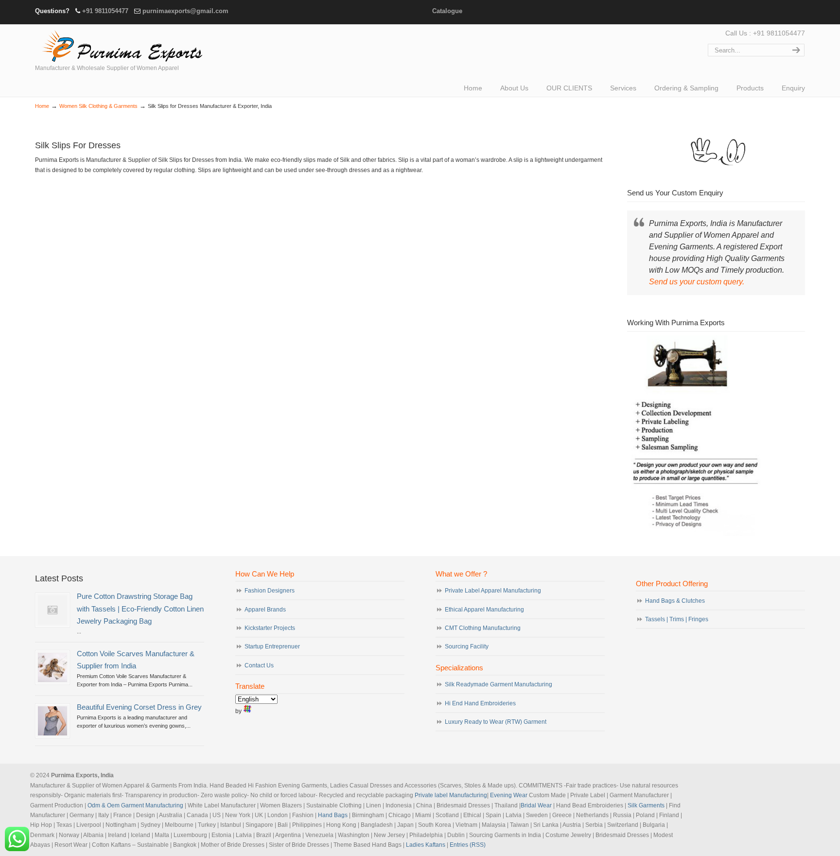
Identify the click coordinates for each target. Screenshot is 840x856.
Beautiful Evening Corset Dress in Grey (139, 707)
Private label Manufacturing (451, 795)
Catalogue (447, 11)
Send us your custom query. (696, 282)
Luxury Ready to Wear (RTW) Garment (495, 721)
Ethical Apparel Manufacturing (484, 609)
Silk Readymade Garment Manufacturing (498, 684)
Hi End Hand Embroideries (480, 703)
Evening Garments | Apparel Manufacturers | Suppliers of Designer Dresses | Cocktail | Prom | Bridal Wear (120, 44)
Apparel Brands (265, 609)
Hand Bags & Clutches (675, 600)
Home (42, 106)
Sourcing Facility (467, 646)
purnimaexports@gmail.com (185, 11)
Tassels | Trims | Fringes (676, 619)
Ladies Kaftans (425, 844)
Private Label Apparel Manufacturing (493, 590)
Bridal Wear (536, 805)
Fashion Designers (270, 590)
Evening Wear (508, 795)
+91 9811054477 (105, 11)
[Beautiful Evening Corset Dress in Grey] (52, 720)
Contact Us (259, 665)
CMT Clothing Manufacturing (483, 628)
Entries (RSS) (468, 844)
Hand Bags (333, 815)
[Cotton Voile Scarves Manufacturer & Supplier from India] (52, 667)
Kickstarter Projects (270, 628)
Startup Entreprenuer (272, 646)
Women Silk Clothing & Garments (98, 106)
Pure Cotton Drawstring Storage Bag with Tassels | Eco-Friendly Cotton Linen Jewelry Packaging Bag (140, 609)
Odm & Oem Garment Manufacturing (135, 805)
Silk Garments (646, 805)
